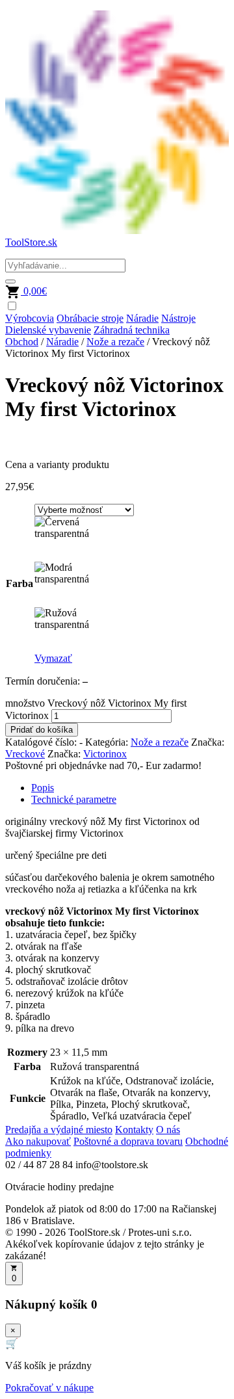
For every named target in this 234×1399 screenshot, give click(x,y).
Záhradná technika (132, 329)
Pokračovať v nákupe (49, 1387)
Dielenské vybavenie (48, 329)
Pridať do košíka (41, 730)
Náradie (142, 318)
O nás (168, 1129)
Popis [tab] (42, 787)
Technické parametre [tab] (73, 799)
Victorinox (105, 753)
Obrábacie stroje (90, 318)
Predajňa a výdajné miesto (58, 1129)
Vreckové (25, 753)
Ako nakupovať (38, 1141)
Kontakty (134, 1129)
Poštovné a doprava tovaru (128, 1141)
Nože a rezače (115, 341)
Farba (19, 583)
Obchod (21, 341)
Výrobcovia (29, 318)
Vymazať (53, 658)
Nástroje (178, 318)
